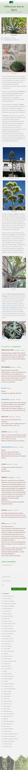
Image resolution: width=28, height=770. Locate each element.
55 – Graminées (4, 681)
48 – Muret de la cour (6, 663)
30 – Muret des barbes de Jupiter (8, 631)
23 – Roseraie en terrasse (6, 626)
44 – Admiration (4, 653)
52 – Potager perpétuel (6, 673)
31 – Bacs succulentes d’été (7, 633)
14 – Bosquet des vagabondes (8, 606)
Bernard (17, 39)
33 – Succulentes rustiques (7, 638)
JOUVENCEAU (5, 399)
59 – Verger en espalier (6, 691)
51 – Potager (4, 671)
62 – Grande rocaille (5, 708)
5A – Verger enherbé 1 (6, 693)
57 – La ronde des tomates (7, 686)
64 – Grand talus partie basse (7, 713)
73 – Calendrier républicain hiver (8, 736)
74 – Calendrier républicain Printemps (9, 738)
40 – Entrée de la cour (6, 643)
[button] (12, 2)
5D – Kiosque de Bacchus (6, 701)
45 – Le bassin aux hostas (7, 656)
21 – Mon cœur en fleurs (6, 621)
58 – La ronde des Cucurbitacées (8, 688)
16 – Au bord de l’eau (6, 611)
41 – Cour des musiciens (6, 646)
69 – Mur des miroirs (5, 726)
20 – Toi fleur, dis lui (5, 618)
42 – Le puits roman (5, 648)
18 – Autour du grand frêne (7, 616)
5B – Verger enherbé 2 (6, 696)
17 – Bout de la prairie (6, 613)
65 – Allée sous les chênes (7, 716)
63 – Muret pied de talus (6, 711)
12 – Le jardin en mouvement (7, 601)
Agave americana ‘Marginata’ (10, 307)
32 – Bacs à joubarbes (6, 636)
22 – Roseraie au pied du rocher (8, 623)
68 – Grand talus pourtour (7, 723)
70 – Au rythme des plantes (7, 728)
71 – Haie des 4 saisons (6, 731)
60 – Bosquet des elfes (6, 703)
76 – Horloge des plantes (6, 743)
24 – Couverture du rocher (7, 628)
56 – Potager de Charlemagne (7, 683)
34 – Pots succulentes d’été (7, 641)
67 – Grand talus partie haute (7, 721)
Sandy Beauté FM (6, 447)
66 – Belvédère (4, 718)
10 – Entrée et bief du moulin (7, 596)
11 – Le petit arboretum (6, 598)
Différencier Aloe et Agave (16, 11)
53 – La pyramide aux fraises (7, 676)
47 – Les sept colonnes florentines (8, 661)
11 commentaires (7, 39)
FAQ (14, 38)
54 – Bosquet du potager (6, 678)
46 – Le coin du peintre (6, 658)
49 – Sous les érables (6, 666)
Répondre (23, 350)
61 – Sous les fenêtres (6, 706)
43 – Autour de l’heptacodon (7, 651)
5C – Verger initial (5, 698)
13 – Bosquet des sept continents (8, 603)
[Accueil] (6, 11)
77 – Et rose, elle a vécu (6, 746)
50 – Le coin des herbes (6, 668)
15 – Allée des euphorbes (6, 608)
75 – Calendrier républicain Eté (8, 741)
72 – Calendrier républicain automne (9, 733)
